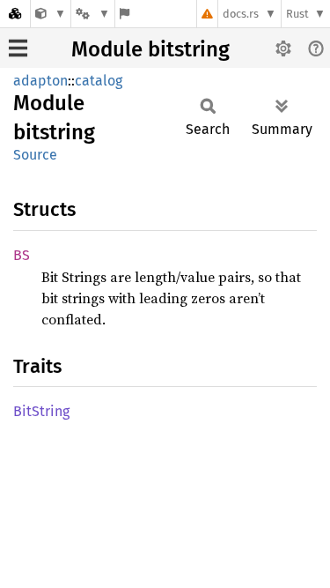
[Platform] (92, 13)
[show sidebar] (18, 48)
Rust (297, 13)
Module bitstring (150, 49)
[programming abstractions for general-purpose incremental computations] (50, 13)
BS (21, 255)
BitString (41, 411)
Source (35, 154)
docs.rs (241, 13)
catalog (98, 80)
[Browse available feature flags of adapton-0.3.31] (124, 13)
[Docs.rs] (15, 13)
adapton (40, 80)
